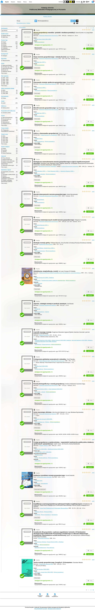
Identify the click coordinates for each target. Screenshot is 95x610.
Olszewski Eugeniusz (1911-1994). (43, 340)
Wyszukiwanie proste (21, 23)
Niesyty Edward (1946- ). (55, 541)
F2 (87, 1)
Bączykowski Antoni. (39, 199)
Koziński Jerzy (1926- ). (49, 248)
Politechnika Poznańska (43, 538)
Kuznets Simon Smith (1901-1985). (43, 39)
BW (68, 1)
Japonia (47, 311)
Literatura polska (39, 454)
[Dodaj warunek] (74, 21)
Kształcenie (37, 483)
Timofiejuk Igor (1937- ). (40, 62)
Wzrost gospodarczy (52, 90)
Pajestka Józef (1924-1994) (41, 366)
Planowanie (41, 90)
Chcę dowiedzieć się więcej (40, 608)
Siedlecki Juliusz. (39, 138)
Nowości (13, 1)
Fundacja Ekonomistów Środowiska (69, 166)
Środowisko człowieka (40, 174)
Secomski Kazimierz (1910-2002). (82, 340)
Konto (30, 1)
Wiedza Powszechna (44, 335)
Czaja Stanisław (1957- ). (41, 171)
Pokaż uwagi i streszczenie (39, 489)
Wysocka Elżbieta (39, 248)
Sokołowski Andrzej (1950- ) (41, 389)
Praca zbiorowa (38, 283)
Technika (37, 544)
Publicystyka (38, 460)
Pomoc (25, 1)
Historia (19, 1)
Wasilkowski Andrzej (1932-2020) (55, 449)
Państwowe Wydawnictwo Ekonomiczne (48, 35)
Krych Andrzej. (40, 541)
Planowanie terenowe (40, 250)
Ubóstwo (47, 422)
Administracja (38, 344)
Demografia (37, 391)
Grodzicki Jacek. (38, 480)
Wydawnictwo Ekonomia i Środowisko (47, 166)
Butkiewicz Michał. (39, 511)
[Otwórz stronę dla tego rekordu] (27, 277)
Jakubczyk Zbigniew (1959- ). (67, 171)
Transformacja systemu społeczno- (53, 280)
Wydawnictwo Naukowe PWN (46, 564)
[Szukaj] (77, 21)
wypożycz (90, 48)
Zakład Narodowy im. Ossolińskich (49, 135)
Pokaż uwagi (37, 67)
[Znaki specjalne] (77, 23)
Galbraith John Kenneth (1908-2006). (43, 419)
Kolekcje (28, 23)
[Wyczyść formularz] (74, 23)
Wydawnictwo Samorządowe (46, 244)
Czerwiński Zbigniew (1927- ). (42, 225)
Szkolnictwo (37, 514)
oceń (93, 29)
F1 (84, 1)
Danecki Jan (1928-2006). (41, 449)
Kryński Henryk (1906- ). (40, 87)
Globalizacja (37, 280)
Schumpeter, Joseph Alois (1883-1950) (44, 572)
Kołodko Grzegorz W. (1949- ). (44, 277)
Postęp (36, 457)
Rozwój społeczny (39, 369)
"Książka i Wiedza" (43, 445)
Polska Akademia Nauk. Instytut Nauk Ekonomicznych (51, 360)
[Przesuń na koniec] (93, 28)
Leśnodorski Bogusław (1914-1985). (45, 341)
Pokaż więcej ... (4, 51)
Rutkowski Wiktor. (48, 511)
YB (70, 1)
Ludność (43, 391)
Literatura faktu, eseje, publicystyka (43, 452)
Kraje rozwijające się (39, 422)
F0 (82, 1)
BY (73, 1)
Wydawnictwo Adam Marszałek (44, 477)
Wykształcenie (44, 483)
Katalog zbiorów (47, 16)
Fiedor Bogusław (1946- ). (53, 171)
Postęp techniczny (46, 344)
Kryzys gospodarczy (39, 141)
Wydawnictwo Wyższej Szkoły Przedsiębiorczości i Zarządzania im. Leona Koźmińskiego (60, 272)
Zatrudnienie (55, 514)
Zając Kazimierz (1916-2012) (55, 389)
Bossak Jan (37, 309)
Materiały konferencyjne (40, 547)
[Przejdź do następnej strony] (91, 28)
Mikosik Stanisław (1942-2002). (42, 569)
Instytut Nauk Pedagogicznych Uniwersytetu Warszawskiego (54, 508)
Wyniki (7, 1)
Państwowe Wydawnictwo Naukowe (47, 84)
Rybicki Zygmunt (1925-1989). (61, 340)
